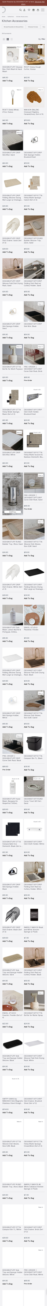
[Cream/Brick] (31, 223)
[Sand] (3, 177)
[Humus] (25, 84)
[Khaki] (28, 177)
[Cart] (38, 10)
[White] (10, 177)
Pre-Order (28, 406)
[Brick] (25, 409)
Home (3, 16)
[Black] (6, 177)
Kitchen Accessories (22, 16)
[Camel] (25, 223)
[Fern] (28, 270)
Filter (43, 39)
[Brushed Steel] (25, 177)
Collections (11, 16)
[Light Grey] (10, 316)
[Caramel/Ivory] (25, 131)
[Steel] (3, 1199)
